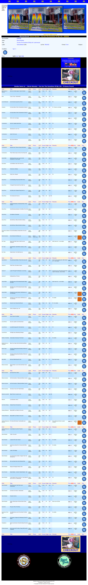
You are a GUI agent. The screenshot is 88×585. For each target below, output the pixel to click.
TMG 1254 (39, 496)
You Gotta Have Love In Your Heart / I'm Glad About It (18, 513)
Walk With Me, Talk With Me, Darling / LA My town (18, 247)
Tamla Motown (29, 92)
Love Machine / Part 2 (14, 399)
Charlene (3, 107)
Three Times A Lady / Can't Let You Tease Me (18, 152)
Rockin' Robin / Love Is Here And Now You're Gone (18, 365)
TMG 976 (39, 389)
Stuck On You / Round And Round (16, 303)
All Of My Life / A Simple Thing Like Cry (17, 190)
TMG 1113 (39, 153)
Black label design (55, 359)
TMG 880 (39, 191)
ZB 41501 (40, 102)
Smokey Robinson (5, 410)
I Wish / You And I (13, 434)
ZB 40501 (40, 491)
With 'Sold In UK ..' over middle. (58, 241)
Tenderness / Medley (14, 168)
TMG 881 (39, 440)
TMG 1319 (39, 333)
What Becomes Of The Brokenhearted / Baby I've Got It (18, 282)
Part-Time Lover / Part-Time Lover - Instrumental (16, 486)
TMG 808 (39, 523)
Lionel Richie (4, 303)
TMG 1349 (39, 478)
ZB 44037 (40, 97)
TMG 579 (39, 242)
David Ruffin (4, 158)
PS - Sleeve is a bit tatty (56, 107)
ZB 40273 (40, 395)
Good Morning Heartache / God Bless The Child (19, 209)
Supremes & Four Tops (5, 513)
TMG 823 (39, 247)
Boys (3, 96)
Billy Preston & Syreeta (4, 92)
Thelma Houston (5, 528)
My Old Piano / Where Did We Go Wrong (17, 219)
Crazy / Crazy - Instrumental (15, 96)
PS (52, 96)
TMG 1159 (39, 92)
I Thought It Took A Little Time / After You (17, 185)
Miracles (3, 399)
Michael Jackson (5, 364)
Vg (49, 179)
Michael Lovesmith (5, 394)
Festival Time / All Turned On (15, 404)
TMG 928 (39, 467)
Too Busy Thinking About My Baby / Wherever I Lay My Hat (18, 349)
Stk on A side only (55, 378)
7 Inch (43, 91)
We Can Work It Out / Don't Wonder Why (17, 461)
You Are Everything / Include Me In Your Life (18, 230)
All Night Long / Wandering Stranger (17, 332)
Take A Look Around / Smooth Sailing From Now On (19, 523)
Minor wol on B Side (56, 501)
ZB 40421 (40, 322)
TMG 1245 (39, 118)
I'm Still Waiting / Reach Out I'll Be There (17, 179)
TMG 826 (39, 378)
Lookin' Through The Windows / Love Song (18, 270)
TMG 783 (39, 518)
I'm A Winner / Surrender (14, 214)
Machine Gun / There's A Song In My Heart (18, 147)
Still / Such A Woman (14, 139)
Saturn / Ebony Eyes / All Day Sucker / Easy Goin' (18, 502)
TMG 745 (39, 422)
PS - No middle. (55, 303)
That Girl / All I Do (13, 496)
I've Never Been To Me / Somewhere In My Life (18, 107)
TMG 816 (39, 365)
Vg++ (50, 91)
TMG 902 (39, 148)
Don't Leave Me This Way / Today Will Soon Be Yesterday (19, 529)
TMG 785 (39, 253)
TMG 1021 (39, 236)
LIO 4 (40, 316)
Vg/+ (50, 260)
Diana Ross (4, 168)
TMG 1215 (39, 446)
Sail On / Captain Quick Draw (15, 123)
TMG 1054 (39, 435)
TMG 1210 (39, 196)
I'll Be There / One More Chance (16, 265)
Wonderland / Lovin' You (14, 128)
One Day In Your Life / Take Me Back (17, 388)
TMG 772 (39, 462)
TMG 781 (39, 180)
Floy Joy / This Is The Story (15, 506)
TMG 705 (39, 349)
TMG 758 (39, 266)
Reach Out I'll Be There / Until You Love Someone (17, 242)
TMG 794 (39, 344)
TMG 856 (39, 277)
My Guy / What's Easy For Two (15, 359)
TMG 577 (39, 282)
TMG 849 (39, 210)
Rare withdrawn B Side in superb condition (58, 422)
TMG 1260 (39, 108)
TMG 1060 (39, 529)
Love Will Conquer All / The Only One (17, 327)
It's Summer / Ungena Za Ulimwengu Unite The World (19, 518)
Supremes (4, 506)
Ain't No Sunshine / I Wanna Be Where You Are (19, 378)
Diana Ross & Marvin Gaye (6, 231)
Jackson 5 (4, 265)
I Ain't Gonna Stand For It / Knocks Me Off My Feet (18, 446)
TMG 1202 (39, 220)
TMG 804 (39, 507)
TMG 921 (39, 456)
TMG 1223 (39, 411)
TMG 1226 (39, 451)
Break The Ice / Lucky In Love (15, 394)
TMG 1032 (39, 186)
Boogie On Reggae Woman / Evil (16, 466)
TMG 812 (39, 204)
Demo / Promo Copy (35, 236)
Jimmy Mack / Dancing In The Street (16, 337)
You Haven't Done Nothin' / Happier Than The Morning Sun (18, 456)
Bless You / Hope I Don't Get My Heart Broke (18, 343)
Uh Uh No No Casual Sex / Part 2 (16, 101)
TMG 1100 (39, 360)
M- (49, 163)
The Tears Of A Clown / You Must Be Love (17, 421)
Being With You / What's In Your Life (16, 410)
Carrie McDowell (5, 101)
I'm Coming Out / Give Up (14, 195)
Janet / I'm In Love (13, 134)
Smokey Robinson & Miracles (5, 422)
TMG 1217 (39, 175)
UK (46, 91)
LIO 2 (40, 327)
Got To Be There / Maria (14, 372)
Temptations (4, 517)
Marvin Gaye (4, 348)
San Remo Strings (5, 404)
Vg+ (49, 107)
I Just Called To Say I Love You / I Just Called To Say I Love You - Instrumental (19, 478)
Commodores (4, 123)
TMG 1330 (39, 309)
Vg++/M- (50, 195)
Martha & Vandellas (5, 337)
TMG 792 (39, 215)
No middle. (54, 297)
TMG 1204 (39, 472)
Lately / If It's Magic (13, 450)
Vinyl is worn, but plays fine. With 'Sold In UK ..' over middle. (60, 260)
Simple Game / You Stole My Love (16, 252)
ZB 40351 (40, 486)
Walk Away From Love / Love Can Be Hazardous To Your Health (17, 159)
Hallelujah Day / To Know (15, 276)
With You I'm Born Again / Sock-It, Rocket (17, 91)
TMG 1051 (39, 338)
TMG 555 (39, 260)
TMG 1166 (39, 140)
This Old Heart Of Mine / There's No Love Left (18, 260)
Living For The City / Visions (15, 439)
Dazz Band (4, 163)
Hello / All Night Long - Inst (15, 308)
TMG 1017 (39, 159)
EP (42, 501)
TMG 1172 (39, 129)
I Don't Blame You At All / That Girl (16, 428)
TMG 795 (39, 405)
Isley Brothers (4, 260)
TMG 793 (39, 513)
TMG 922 (39, 293)
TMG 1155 (39, 124)
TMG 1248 (39, 169)
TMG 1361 (39, 164)
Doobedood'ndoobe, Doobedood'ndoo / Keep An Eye (18, 204)
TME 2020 (39, 502)
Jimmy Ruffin (4, 281)
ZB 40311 (40, 135)
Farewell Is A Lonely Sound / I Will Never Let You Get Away (18, 293)
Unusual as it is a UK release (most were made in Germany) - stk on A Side (60, 271)
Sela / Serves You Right (14, 316)
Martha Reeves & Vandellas (5, 344)
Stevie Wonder (4, 434)
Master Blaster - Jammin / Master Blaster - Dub (18, 472)
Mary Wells (4, 359)
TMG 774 (39, 429)
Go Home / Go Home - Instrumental (16, 490)
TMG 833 (39, 271)
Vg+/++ (50, 128)
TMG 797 (39, 373)
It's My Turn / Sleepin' (14, 174)
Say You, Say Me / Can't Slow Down (16, 321)
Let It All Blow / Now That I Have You (17, 163)
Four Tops (4, 241)
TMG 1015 (39, 400)
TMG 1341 (39, 304)
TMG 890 (39, 231)
